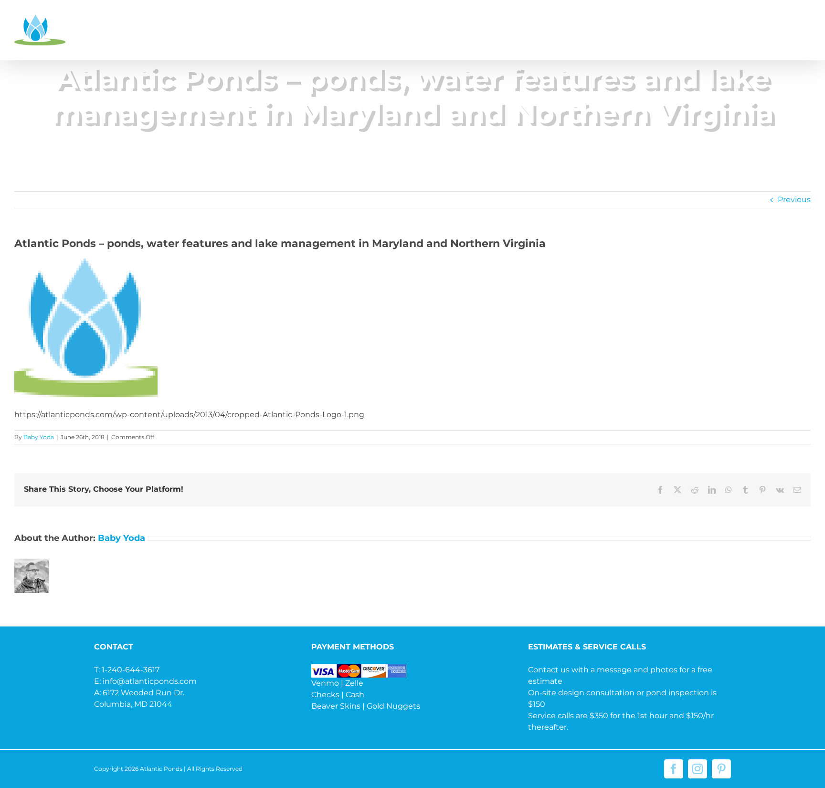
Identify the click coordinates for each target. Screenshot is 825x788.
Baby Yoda (38, 437)
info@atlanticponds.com (150, 681)
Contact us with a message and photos (602, 669)
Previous (794, 199)
